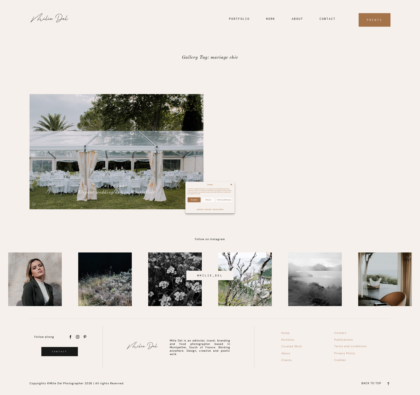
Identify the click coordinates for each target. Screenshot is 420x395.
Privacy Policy (208, 209)
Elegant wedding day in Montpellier (116, 152)
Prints (374, 19)
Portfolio (239, 18)
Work (270, 18)
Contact (328, 18)
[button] (231, 184)
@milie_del (210, 275)
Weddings (116, 186)
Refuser (208, 200)
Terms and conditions (350, 346)
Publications (343, 339)
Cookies (340, 360)
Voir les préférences (224, 200)
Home (285, 333)
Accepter (194, 200)
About (297, 18)
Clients (286, 360)
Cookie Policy (200, 209)
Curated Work (291, 346)
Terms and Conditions (218, 209)
